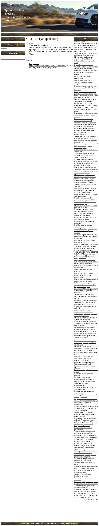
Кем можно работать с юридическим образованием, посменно (84, 221)
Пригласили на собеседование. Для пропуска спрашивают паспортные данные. (86, 115)
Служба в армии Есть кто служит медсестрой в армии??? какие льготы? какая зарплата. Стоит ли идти (85, 108)
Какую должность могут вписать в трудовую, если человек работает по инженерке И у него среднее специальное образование (86, 247)
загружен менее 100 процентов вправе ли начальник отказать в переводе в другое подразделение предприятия (85, 139)
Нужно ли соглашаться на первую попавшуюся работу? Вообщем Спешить (85, 88)
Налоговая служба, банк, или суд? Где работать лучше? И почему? (85, 490)
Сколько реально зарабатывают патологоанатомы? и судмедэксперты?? (85, 132)
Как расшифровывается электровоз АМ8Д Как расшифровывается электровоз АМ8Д (86, 485)
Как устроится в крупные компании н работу (83, 147)
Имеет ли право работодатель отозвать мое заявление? (84, 459)
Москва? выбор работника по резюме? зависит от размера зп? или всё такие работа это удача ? (85, 177)
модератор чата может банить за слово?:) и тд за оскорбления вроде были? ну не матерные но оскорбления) (86, 401)
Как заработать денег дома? (83, 356)
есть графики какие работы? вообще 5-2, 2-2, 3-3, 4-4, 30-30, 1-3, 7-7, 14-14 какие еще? (85, 495)
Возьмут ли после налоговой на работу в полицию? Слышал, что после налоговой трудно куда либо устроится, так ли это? (86, 94)
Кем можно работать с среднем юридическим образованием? (85, 189)
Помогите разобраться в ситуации (86, 482)
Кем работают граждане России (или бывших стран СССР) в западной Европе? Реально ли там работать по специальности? (85, 52)
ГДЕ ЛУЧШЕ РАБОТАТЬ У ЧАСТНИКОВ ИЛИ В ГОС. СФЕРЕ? (83, 82)
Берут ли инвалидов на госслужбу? (86, 144)
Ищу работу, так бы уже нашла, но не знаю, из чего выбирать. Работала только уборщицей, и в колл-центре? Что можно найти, (86, 282)
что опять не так (79, 339)
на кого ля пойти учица (82, 310)
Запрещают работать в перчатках (85, 451)
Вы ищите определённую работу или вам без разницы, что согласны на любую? (86, 236)
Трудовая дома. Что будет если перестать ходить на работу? (84, 303)
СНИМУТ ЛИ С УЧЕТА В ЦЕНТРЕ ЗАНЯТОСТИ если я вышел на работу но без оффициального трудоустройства (86, 255)
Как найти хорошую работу (83, 209)
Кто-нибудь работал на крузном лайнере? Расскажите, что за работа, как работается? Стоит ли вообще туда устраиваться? (85, 421)
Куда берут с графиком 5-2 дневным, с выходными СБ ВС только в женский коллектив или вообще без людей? (85, 201)
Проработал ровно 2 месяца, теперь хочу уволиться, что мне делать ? (85, 184)
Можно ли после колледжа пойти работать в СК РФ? (85, 207)
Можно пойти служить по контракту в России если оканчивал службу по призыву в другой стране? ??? (86, 71)
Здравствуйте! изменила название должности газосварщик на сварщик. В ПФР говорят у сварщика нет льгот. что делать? (85, 440)
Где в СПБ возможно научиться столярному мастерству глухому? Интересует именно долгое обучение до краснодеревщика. (85, 125)
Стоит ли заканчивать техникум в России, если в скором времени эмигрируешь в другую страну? (85, 45)
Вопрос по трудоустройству (84, 180)
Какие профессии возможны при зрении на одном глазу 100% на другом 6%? (85, 343)
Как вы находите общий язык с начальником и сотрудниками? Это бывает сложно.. (86, 414)
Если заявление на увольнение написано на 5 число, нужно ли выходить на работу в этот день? (85, 329)
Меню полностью (92, 499)
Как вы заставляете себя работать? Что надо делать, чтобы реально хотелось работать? (86, 408)
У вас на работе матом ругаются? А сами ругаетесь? (85, 396)
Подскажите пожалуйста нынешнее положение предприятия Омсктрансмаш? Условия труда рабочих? (84, 361)
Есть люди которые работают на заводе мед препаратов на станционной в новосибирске (85, 101)
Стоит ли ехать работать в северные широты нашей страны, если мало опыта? (85, 194)
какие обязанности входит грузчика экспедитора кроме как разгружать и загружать (85, 455)
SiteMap (4, 48)
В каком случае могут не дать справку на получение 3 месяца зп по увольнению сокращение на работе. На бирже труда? (85, 162)
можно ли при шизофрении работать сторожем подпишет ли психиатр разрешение (85, 314)
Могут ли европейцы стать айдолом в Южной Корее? (83, 58)
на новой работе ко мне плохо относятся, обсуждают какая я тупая (84, 447)
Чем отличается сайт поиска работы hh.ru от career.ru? (83, 120)
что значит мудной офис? (83, 474)
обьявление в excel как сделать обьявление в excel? (84, 241)
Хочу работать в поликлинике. (84, 260)
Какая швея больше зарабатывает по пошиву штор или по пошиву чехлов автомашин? (85, 335)
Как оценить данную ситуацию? (85, 321)
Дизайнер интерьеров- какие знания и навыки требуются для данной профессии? (85, 155)
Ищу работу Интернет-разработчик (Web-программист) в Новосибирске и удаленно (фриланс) (86, 289)
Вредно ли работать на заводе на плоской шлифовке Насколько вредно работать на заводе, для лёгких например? (85, 469)
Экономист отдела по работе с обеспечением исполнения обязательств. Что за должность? (85, 433)
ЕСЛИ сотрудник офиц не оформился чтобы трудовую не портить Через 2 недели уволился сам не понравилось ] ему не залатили (85, 229)
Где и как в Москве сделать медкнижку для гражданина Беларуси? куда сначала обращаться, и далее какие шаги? (85, 214)
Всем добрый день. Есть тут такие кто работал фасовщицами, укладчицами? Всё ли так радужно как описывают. (86, 264)
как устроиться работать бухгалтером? (82, 77)
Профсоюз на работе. (81, 476)
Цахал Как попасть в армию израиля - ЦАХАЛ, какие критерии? (86, 66)
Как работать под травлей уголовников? (83, 429)
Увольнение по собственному (84, 294)
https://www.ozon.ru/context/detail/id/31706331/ (47, 66)
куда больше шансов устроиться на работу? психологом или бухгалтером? (86, 275)
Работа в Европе (79, 41)
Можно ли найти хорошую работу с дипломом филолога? (86, 318)
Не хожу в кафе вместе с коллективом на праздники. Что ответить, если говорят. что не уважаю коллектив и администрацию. (84, 381)
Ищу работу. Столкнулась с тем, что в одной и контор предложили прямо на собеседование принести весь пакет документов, (86, 170)
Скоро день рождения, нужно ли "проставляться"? (85, 388)
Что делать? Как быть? (82, 426)
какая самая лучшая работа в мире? (86, 300)
